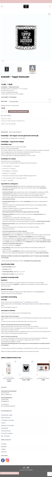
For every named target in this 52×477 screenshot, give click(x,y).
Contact (3, 423)
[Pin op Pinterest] (12, 124)
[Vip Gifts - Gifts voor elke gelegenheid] (26, 6)
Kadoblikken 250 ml (20, 120)
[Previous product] (5, 81)
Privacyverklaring (5, 431)
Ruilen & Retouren (5, 417)
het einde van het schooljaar (35, 304)
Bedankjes (3, 446)
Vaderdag (24, 304)
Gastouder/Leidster (11, 120)
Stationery (4, 452)
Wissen (49, 99)
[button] (2, 6)
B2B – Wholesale (5, 436)
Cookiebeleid (4, 428)
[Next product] (2, 81)
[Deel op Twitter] (7, 124)
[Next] (48, 38)
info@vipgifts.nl (5, 401)
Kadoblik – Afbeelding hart (26, 378)
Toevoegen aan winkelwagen (18, 111)
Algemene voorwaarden (7, 425)
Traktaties (3, 444)
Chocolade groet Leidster (43, 378)
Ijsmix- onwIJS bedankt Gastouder (8, 379)
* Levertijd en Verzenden (7, 420)
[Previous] (4, 38)
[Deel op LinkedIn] (14, 124)
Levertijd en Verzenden (17, 351)
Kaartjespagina (39, 292)
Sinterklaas (46, 304)
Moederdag (18, 304)
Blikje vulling (4, 101)
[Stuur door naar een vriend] (9, 124)
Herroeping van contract (9, 473)
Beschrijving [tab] (4, 132)
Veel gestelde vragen (6, 415)
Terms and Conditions (7, 433)
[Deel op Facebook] (5, 124)
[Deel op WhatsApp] (2, 124)
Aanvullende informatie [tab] (15, 132)
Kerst (2, 305)
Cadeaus (3, 449)
